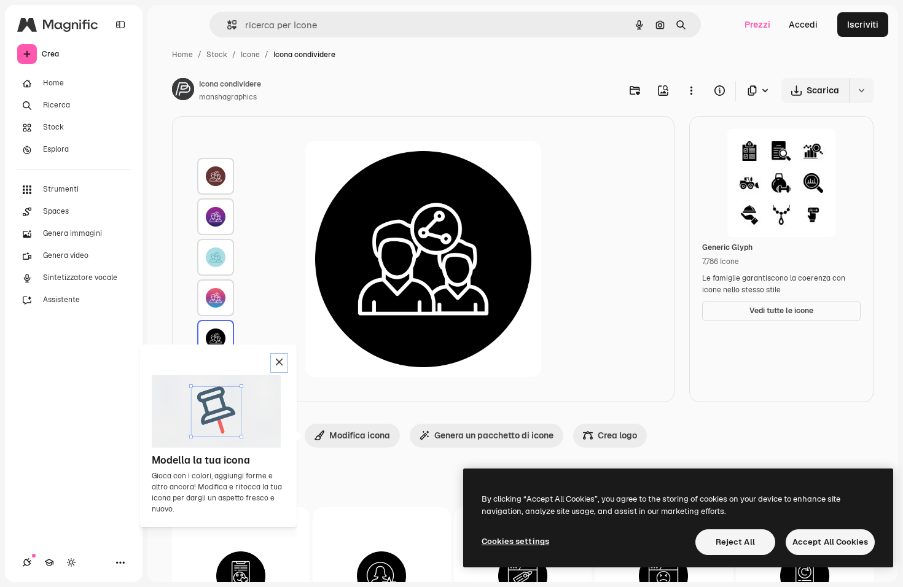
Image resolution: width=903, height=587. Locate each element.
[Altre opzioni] (691, 90)
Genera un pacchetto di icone (493, 435)
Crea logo (617, 435)
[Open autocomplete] (227, 24)
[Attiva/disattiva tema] (71, 562)
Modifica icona (359, 435)
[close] (279, 363)
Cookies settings (515, 541)
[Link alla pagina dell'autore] (183, 91)
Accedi (803, 24)
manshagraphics (228, 97)
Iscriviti (862, 24)
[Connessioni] (27, 562)
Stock (216, 55)
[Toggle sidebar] (120, 24)
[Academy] (49, 562)
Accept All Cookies (830, 542)
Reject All (735, 542)
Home (182, 55)
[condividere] (215, 176)
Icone (250, 55)
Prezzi (757, 24)
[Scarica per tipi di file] (759, 90)
